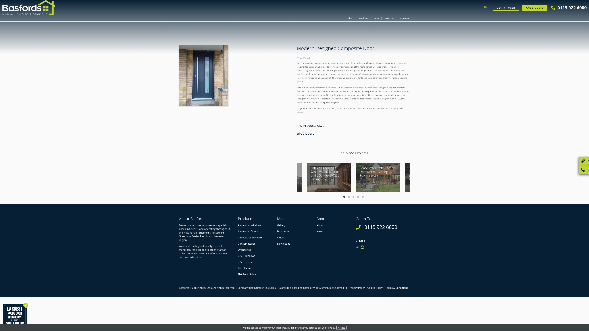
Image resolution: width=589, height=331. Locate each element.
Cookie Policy (375, 287)
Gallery (281, 225)
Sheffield (204, 232)
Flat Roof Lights (247, 274)
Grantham (185, 236)
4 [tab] (358, 196)
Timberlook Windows (250, 237)
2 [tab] (348, 196)
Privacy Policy (357, 287)
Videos (281, 237)
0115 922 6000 (571, 7)
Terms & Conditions (396, 287)
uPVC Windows (246, 256)
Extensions (389, 18)
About (351, 18)
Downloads (283, 243)
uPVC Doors (305, 133)
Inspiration (405, 18)
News (319, 231)
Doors (376, 18)
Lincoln (204, 236)
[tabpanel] (378, 177)
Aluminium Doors (248, 231)
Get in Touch (506, 7)
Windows (363, 18)
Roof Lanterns (246, 268)
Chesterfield (217, 232)
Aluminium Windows (249, 225)
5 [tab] (362, 196)
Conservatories (247, 243)
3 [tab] (353, 196)
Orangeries (244, 249)
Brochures (283, 231)
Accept (341, 327)
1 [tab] (344, 196)
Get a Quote (534, 7)
